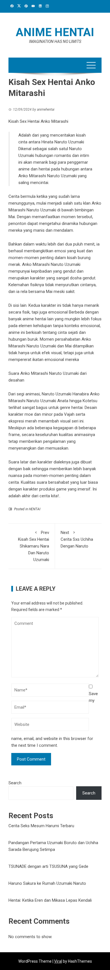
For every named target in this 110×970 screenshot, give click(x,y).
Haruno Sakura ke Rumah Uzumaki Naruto (47, 883)
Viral (58, 961)
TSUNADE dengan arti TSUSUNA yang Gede (48, 866)
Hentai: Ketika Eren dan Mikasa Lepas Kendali (50, 900)
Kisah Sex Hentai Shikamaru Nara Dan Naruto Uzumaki (33, 546)
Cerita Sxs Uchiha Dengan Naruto (77, 539)
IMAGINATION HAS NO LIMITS (55, 41)
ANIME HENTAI (55, 32)
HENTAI (34, 509)
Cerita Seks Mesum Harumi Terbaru (41, 825)
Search (14, 782)
